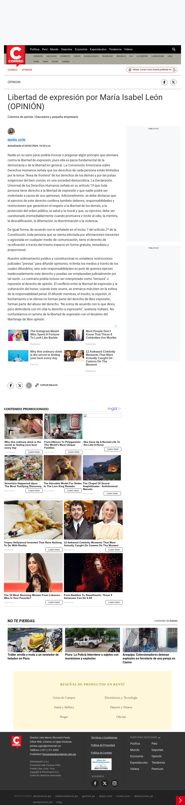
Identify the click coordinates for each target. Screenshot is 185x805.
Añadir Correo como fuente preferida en (152, 69)
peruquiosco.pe (42, 802)
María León (16, 140)
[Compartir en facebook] (164, 82)
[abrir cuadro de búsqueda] (174, 49)
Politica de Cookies (101, 752)
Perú (45, 49)
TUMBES (66, 62)
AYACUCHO (52, 56)
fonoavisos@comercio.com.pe (59, 754)
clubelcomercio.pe (66, 796)
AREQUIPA (38, 56)
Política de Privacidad (103, 745)
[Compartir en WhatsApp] (29, 385)
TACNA (55, 62)
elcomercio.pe (42, 796)
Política (34, 49)
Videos (128, 49)
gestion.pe (88, 796)
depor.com (105, 796)
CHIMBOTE (65, 56)
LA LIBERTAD (142, 56)
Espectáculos (98, 49)
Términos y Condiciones (104, 737)
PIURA (36, 62)
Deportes (66, 49)
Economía (81, 49)
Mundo (54, 49)
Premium (157, 769)
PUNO (45, 62)
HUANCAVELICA (91, 56)
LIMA (170, 56)
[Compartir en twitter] (173, 82)
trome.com (123, 796)
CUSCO (77, 56)
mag (59, 802)
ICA (131, 56)
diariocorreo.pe (143, 796)
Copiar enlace (49, 385)
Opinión (14, 82)
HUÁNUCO (121, 56)
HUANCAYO (107, 56)
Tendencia (115, 49)
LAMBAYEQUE (158, 56)
